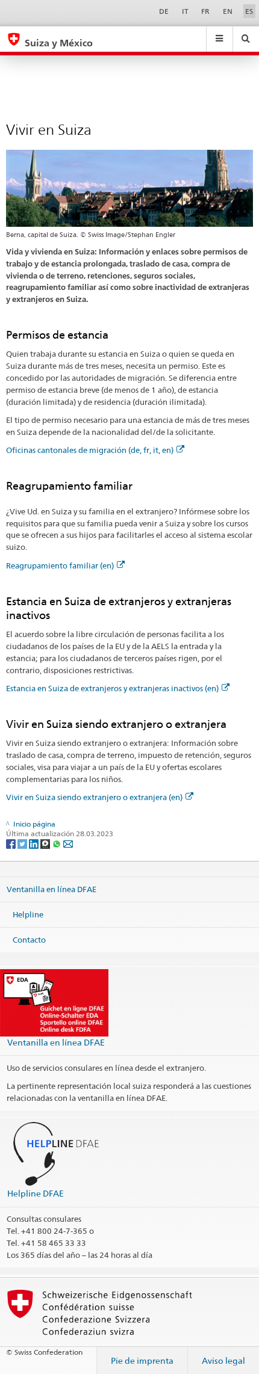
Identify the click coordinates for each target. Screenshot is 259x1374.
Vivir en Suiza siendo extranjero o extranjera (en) (94, 797)
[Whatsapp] (57, 843)
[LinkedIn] (34, 843)
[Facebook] (11, 843)
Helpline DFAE (35, 1193)
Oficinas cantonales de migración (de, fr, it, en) (89, 450)
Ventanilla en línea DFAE (51, 889)
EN (227, 11)
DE (164, 11)
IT (185, 11)
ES (249, 11)
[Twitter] (23, 843)
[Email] (68, 843)
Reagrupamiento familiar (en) (60, 565)
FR (205, 11)
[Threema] (46, 843)
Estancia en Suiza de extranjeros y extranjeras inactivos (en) (112, 688)
